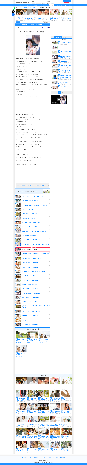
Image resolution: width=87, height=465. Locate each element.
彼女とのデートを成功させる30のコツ (30, 7)
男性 (48, 3)
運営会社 (57, 457)
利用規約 (36, 457)
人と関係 (19, 7)
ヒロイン (39, 3)
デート (22, 7)
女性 (34, 3)
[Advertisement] (32, 106)
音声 (62, 92)
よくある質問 (31, 457)
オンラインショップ (51, 457)
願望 (53, 3)
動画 (59, 92)
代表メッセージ (25, 457)
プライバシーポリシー (43, 457)
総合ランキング (65, 37)
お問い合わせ (62, 457)
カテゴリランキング (58, 37)
